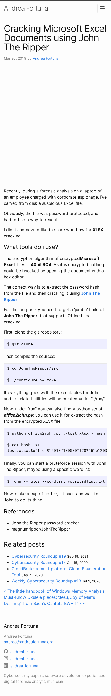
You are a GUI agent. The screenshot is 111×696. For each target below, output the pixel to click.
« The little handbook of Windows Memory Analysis (54, 591)
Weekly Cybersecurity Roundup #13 (46, 581)
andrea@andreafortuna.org (28, 641)
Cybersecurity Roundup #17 (39, 562)
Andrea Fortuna (26, 8)
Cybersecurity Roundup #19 (39, 556)
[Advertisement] (55, 124)
